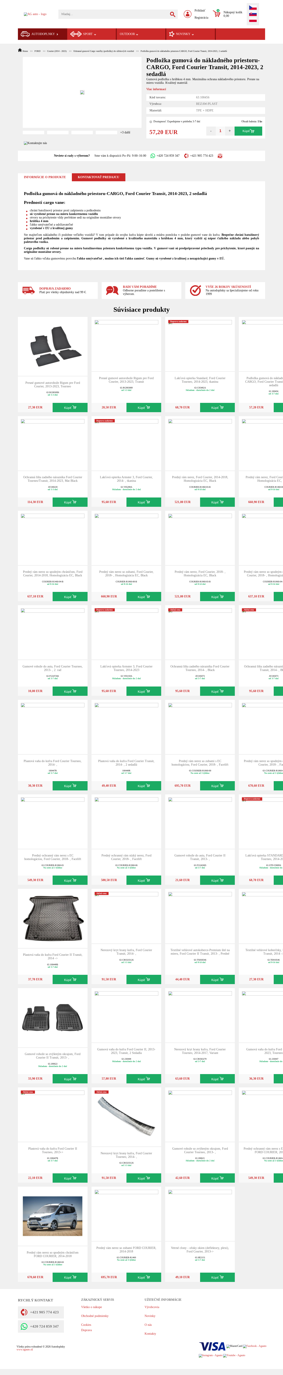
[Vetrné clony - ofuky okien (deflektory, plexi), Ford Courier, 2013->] (200, 1213)
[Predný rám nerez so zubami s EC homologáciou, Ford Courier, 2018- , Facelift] (200, 726)
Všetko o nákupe (91, 1307)
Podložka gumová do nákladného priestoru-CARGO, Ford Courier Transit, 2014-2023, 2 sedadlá (184, 51)
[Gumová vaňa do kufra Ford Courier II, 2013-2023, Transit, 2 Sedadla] (126, 1015)
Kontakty (150, 1333)
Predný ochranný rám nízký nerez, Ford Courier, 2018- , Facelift (126, 857)
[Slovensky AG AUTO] (253, 14)
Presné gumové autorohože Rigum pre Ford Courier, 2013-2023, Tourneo (52, 384)
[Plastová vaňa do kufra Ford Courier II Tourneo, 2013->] (52, 1114)
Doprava (86, 1330)
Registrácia (201, 17)
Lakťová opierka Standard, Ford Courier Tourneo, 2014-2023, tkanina (200, 379)
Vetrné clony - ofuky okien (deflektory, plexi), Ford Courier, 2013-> (200, 1249)
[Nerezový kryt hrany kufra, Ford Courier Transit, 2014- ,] (126, 915)
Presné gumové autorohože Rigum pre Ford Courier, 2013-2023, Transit (126, 379)
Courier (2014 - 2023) (57, 51)
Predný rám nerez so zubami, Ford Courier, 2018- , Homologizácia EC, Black (126, 573)
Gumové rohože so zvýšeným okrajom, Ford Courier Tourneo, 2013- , (200, 1150)
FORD (37, 51)
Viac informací (156, 89)
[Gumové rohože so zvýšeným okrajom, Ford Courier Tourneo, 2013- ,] (200, 1114)
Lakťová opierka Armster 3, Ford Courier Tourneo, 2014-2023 (126, 668)
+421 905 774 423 (201, 155)
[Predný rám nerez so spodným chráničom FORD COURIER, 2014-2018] (52, 1215)
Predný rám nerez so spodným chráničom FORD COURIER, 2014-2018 (52, 1254)
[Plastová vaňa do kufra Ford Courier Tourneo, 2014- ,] (52, 726)
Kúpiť (246, 131)
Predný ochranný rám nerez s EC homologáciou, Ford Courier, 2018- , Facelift (52, 857)
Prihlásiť (200, 10)
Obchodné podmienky (95, 1316)
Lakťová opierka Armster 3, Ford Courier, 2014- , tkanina (126, 479)
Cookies (86, 1324)
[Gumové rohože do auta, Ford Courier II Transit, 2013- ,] (200, 821)
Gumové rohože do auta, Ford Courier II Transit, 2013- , (200, 857)
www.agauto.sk (25, 1349)
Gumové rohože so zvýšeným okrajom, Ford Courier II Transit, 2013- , (52, 1055)
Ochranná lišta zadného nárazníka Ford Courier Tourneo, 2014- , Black (199, 668)
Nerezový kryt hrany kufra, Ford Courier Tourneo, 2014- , (126, 1155)
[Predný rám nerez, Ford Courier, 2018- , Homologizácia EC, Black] (200, 537)
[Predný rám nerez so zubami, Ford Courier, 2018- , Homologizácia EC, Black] (126, 537)
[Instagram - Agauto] (210, 1355)
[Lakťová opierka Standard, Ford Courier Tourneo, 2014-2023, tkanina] (200, 343)
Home (25, 51)
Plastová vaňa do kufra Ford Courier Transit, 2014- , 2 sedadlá (126, 762)
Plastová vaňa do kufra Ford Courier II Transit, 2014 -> (52, 956)
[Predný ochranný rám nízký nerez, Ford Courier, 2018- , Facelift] (126, 821)
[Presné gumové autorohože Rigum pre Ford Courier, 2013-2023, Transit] (126, 343)
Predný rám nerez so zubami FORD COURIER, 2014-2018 (126, 1249)
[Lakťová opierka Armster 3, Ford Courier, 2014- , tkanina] (126, 443)
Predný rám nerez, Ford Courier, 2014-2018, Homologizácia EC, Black (200, 479)
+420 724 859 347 (168, 155)
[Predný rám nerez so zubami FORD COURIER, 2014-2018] (126, 1213)
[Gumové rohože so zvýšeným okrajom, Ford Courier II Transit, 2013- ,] (52, 1017)
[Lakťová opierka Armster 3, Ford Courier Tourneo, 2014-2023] (126, 632)
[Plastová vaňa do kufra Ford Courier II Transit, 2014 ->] (52, 918)
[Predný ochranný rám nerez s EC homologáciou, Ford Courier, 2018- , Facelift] (52, 821)
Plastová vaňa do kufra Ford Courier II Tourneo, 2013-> (52, 1150)
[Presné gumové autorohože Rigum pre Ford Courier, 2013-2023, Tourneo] (52, 346)
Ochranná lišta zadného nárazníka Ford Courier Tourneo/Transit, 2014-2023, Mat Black (52, 479)
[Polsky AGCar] (253, 20)
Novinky (150, 1316)
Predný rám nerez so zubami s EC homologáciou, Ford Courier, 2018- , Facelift (200, 762)
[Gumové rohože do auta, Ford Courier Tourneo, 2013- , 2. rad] (52, 632)
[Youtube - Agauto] (234, 1355)
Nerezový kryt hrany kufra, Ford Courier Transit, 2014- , (126, 951)
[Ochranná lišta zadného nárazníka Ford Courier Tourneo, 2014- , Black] (200, 632)
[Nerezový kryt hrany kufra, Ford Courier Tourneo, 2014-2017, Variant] (200, 1015)
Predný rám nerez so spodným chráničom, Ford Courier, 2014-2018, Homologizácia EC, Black (52, 573)
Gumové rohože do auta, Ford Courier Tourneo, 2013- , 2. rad (53, 668)
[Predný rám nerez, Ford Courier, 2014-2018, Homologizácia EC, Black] (200, 443)
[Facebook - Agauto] (254, 1346)
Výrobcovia (152, 1307)
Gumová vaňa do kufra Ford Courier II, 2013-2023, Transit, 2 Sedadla (126, 1051)
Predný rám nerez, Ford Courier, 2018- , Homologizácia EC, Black (200, 573)
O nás (148, 1324)
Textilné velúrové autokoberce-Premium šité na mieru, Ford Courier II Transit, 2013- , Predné (200, 951)
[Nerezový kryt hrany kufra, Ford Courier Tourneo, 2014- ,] (126, 1116)
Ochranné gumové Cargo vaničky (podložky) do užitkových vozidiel (103, 51)
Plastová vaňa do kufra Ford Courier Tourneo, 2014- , (53, 762)
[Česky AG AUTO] (253, 8)
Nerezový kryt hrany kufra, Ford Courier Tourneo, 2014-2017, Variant (200, 1051)
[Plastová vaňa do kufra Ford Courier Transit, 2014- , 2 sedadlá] (126, 726)
